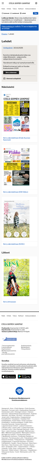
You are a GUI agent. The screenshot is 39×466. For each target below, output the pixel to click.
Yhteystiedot (25, 349)
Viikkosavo (23, 450)
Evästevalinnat (7, 347)
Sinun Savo (32, 443)
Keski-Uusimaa (27, 421)
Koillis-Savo (28, 422)
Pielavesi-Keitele (7, 440)
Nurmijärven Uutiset (9, 434)
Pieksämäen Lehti (30, 438)
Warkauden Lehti (26, 452)
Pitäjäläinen (30, 440)
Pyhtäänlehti (6, 443)
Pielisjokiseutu (19, 440)
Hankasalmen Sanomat (28, 410)
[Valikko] (3, 3)
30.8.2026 (13, 48)
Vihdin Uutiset (14, 450)
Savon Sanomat (22, 443)
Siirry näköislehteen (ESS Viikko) (15, 192)
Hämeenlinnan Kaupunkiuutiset (19, 414)
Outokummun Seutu (23, 434)
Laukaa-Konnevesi (25, 426)
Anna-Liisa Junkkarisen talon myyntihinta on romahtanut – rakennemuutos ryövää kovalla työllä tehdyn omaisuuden (19, 20)
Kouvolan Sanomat (8, 424)
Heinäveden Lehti (8, 412)
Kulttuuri (21, 9)
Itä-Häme (12, 415)
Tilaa (35, 13)
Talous (15, 9)
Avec (12, 408)
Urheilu (9, 9)
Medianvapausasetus (9, 351)
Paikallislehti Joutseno (9, 436)
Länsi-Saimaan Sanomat (21, 429)
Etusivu (4, 34)
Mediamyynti (25, 347)
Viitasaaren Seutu (8, 452)
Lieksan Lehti (6, 427)
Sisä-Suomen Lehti (16, 445)
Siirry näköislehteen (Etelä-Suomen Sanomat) (16, 139)
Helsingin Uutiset (21, 412)
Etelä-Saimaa (19, 408)
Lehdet (24, 13)
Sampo (13, 443)
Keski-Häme (16, 421)
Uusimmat (6, 13)
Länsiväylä (20, 431)
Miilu (3, 433)
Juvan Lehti (5, 417)
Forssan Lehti (13, 410)
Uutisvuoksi (21, 448)
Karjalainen (16, 419)
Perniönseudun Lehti (16, 438)
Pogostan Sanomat (19, 441)
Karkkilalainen (6, 421)
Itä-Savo (19, 415)
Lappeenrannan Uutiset (10, 426)
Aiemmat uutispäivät (13, 78)
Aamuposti (5, 408)
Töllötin (32, 447)
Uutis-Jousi (12, 448)
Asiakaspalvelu (26, 346)
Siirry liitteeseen (9, 302)
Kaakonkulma (15, 417)
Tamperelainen (23, 447)
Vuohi (17, 452)
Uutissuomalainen (30, 9)
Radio (3, 9)
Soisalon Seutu (29, 445)
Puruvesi (30, 441)
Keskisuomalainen (17, 422)
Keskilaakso (6, 422)
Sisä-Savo (5, 445)
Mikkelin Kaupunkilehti (13, 433)
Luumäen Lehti (7, 429)
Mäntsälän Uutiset (28, 433)
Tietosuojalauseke (8, 346)
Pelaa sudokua (7, 26)
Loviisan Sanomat (27, 427)
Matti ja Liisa (29, 431)
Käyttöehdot (6, 349)
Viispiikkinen (32, 450)
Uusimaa (4, 448)
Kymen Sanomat (21, 424)
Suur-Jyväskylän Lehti (9, 447)
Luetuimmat (15, 13)
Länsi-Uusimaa (11, 431)
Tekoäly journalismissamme (8, 353)
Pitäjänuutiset (6, 441)
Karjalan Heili (25, 419)
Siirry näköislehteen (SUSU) (13, 244)
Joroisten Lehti (28, 415)
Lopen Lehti (16, 427)
